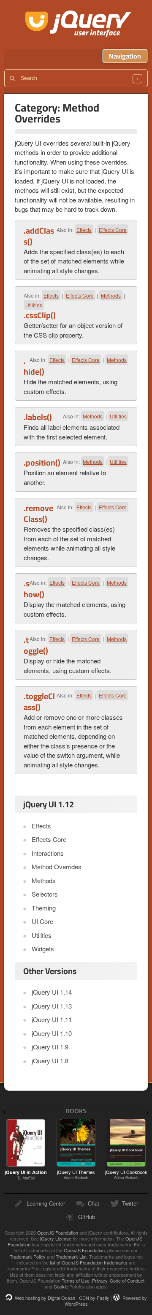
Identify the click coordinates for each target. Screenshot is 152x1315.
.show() (34, 589)
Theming (44, 907)
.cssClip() (40, 315)
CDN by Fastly (94, 1297)
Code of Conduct (127, 1280)
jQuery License (55, 1238)
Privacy (99, 1280)
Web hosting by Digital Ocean (45, 1297)
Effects (84, 229)
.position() (42, 462)
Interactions (48, 853)
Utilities (33, 305)
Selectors (45, 893)
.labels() (38, 417)
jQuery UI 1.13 (52, 1005)
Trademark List (71, 1256)
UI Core (42, 921)
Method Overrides (56, 866)
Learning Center (46, 1203)
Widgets (43, 948)
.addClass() (39, 236)
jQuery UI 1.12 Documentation (78, 24)
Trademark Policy (28, 1256)
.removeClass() (38, 513)
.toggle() (36, 645)
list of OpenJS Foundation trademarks (89, 1262)
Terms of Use (76, 1280)
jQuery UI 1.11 (52, 1019)
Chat (93, 1203)
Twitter (130, 1203)
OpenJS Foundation (57, 1232)
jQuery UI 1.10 (52, 1033)
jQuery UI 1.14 (52, 992)
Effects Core (113, 229)
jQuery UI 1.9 (50, 1046)
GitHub (86, 1217)
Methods (111, 295)
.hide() (34, 366)
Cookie (61, 1286)
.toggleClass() (39, 702)
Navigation (125, 56)
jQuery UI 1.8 (50, 1060)
